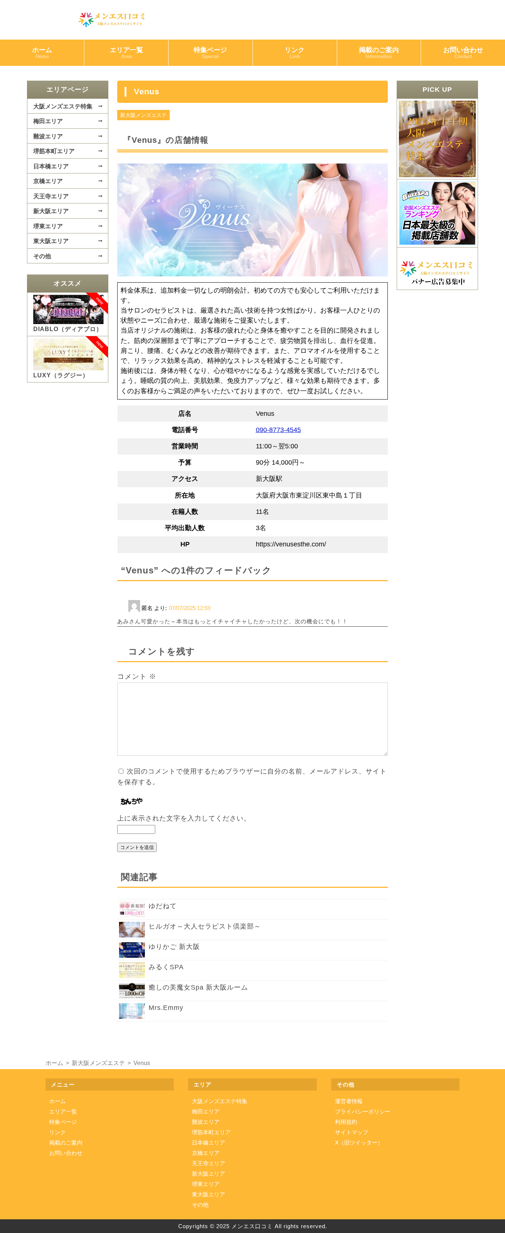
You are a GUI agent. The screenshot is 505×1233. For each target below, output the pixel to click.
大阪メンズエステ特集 (62, 106)
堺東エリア (48, 226)
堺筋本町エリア (54, 151)
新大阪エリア (51, 211)
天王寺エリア (51, 196)
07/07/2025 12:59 (189, 608)
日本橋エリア (51, 166)
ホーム (42, 52)
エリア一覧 (126, 52)
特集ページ (210, 52)
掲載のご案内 (379, 52)
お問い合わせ (463, 52)
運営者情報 (349, 1101)
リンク (295, 52)
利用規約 (346, 1122)
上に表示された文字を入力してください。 (184, 818)
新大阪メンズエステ (143, 115)
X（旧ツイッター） (359, 1142)
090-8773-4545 (278, 430)
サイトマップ (351, 1132)
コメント (136, 676)
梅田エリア (48, 121)
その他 (42, 256)
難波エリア (48, 136)
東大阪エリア (51, 240)
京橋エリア (48, 181)
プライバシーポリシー (362, 1111)
